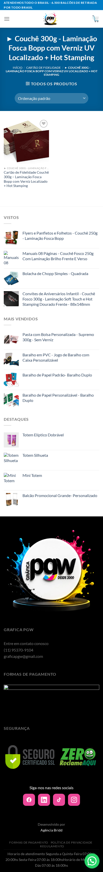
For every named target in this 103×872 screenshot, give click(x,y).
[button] (92, 860)
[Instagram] (74, 800)
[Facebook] (29, 800)
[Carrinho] (95, 18)
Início (17, 67)
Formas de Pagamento (28, 842)
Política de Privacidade (71, 842)
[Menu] (7, 19)
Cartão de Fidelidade (43, 67)
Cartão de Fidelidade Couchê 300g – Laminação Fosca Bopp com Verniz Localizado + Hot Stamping (26, 179)
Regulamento (52, 846)
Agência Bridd (51, 830)
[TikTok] (59, 800)
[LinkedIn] (44, 800)
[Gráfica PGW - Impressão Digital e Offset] (51, 19)
